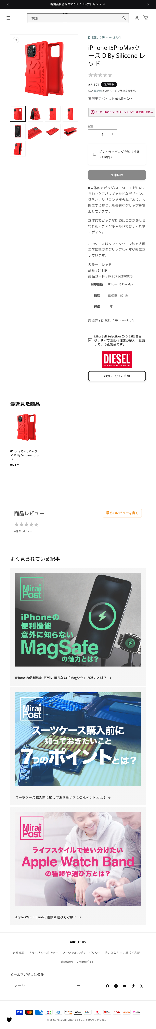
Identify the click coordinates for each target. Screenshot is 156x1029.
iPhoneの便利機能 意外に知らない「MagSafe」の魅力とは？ (61, 677)
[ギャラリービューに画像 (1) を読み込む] (18, 114)
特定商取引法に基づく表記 (122, 953)
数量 (91, 126)
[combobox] (78, 18)
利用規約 (67, 962)
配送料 (98, 90)
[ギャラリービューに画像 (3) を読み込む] (53, 114)
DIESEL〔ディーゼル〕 (105, 37)
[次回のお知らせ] (148, 4)
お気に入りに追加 (117, 376)
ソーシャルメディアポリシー (81, 953)
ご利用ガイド (86, 962)
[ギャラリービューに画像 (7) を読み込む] (53, 131)
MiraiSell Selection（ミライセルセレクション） (83, 1019)
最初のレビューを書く (122, 513)
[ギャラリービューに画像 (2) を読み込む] (35, 114)
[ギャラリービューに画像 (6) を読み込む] (35, 131)
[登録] (78, 985)
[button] (8, 18)
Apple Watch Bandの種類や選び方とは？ (46, 916)
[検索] (124, 18)
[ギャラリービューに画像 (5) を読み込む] (18, 131)
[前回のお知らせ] (7, 4)
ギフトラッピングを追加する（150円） (119, 154)
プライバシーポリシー (43, 953)
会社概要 (18, 953)
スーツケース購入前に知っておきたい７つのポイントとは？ (60, 797)
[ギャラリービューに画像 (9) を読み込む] (18, 148)
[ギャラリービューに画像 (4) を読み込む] (70, 114)
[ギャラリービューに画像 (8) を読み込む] (70, 131)
